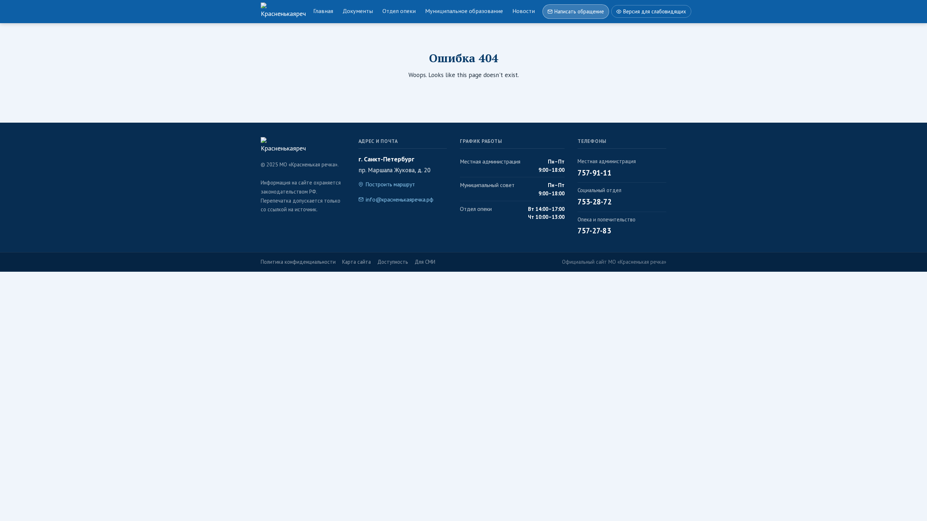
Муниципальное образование (464, 10)
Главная (323, 10)
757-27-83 (594, 231)
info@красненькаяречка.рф (399, 199)
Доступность (392, 261)
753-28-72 (595, 202)
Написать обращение (579, 11)
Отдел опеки (399, 10)
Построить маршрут (390, 184)
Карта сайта (356, 261)
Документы (358, 10)
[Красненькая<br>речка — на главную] (283, 12)
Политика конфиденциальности (298, 261)
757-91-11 (594, 173)
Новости (523, 10)
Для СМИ (425, 261)
